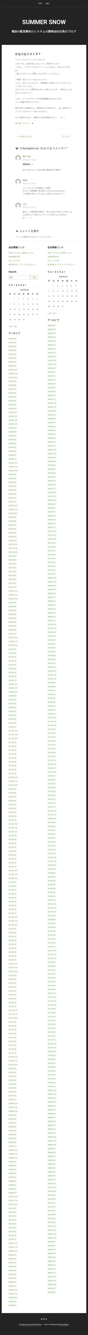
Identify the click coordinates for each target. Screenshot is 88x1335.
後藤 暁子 (41, 60)
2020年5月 (13, 618)
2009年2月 (13, 1142)
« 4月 (10, 326)
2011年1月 (13, 1053)
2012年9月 (13, 975)
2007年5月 (13, 1224)
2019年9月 (13, 649)
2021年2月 (13, 583)
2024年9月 (13, 428)
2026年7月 (13, 343)
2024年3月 (13, 451)
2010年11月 (13, 1061)
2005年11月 (13, 1294)
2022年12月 (13, 506)
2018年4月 (13, 715)
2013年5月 (13, 944)
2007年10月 (13, 1204)
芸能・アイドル (23, 123)
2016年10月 (13, 785)
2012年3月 (13, 999)
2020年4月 (13, 622)
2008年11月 (13, 1154)
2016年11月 (13, 781)
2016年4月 (13, 808)
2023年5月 (13, 486)
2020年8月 (13, 607)
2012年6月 (13, 987)
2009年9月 (13, 1115)
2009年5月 (13, 1131)
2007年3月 (13, 1232)
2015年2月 (13, 863)
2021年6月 (13, 568)
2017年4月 (13, 762)
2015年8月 (13, 840)
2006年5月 (13, 1270)
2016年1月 (13, 820)
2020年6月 (13, 614)
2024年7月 (13, 436)
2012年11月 (13, 968)
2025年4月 (13, 401)
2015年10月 (13, 832)
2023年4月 (13, 490)
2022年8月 (13, 521)
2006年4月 (13, 1274)
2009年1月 (13, 1146)
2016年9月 (13, 789)
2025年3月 (13, 405)
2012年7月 (13, 983)
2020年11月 (13, 595)
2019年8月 (13, 653)
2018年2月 (13, 723)
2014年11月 (13, 874)
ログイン (37, 237)
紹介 (48, 3)
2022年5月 (13, 529)
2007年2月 (13, 1236)
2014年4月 (13, 902)
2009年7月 (13, 1123)
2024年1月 (13, 459)
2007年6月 (13, 1220)
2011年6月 (13, 1034)
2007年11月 (13, 1201)
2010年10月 (13, 1065)
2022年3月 (13, 537)
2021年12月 (13, 544)
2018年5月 (13, 711)
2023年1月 (13, 502)
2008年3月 (13, 1185)
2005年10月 (13, 1298)
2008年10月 (13, 1158)
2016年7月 (13, 797)
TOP (40, 3)
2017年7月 (13, 750)
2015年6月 (13, 847)
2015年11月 (13, 828)
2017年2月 (13, 770)
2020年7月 (13, 610)
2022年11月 (13, 509)
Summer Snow (44, 22)
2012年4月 (13, 995)
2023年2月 (13, 498)
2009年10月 (13, 1111)
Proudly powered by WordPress (30, 1324)
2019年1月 (13, 680)
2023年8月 (13, 478)
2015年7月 (13, 843)
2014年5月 (13, 898)
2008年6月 (13, 1173)
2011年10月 (13, 1018)
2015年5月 (13, 851)
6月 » (16, 326)
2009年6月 (13, 1127)
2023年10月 (13, 471)
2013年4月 (13, 948)
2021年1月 (13, 587)
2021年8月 (13, 560)
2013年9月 (13, 929)
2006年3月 (13, 1278)
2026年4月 (13, 354)
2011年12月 (13, 1010)
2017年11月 (13, 735)
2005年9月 (13, 1302)
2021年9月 (13, 556)
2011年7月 (13, 1030)
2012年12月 (13, 964)
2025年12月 (13, 370)
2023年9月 (13, 475)
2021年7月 (13, 564)
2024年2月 (13, 455)
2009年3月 (13, 1138)
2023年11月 (13, 467)
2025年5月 (13, 397)
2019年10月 (13, 645)
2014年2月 (13, 909)
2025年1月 (13, 412)
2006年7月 (13, 1263)
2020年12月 (13, 591)
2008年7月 (13, 1170)
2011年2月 (13, 1049)
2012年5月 (13, 991)
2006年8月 (13, 1259)
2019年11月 (13, 641)
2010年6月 (13, 1080)
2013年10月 (13, 925)
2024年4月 (13, 447)
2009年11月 (13, 1107)
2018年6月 (13, 707)
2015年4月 (13, 855)
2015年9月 (13, 836)
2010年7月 (13, 1076)
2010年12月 (13, 1057)
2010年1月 (13, 1100)
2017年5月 (13, 758)
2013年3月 (13, 952)
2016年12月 (13, 777)
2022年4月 (13, 533)
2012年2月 (13, 1003)
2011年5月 (13, 1038)
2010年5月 (13, 1084)
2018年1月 (13, 727)
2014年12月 (13, 871)
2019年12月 (13, 638)
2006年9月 (13, 1255)
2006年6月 (13, 1267)
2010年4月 (13, 1088)
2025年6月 (13, 393)
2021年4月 (13, 575)
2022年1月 (13, 541)
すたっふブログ (15, 261)
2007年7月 (13, 1216)
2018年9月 (13, 696)
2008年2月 (13, 1189)
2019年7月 (13, 657)
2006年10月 (13, 1251)
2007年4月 (13, 1228)
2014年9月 (13, 882)
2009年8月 (13, 1119)
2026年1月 (13, 366)
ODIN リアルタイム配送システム (21, 253)
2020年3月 (13, 626)
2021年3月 (13, 579)
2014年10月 (13, 878)
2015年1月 (13, 867)
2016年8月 (13, 793)
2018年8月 (13, 700)
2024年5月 (13, 443)
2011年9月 (13, 1022)
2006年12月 (13, 1243)
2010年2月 (13, 1096)
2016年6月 (13, 801)
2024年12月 (13, 416)
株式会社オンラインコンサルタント (22, 264)
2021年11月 (13, 548)
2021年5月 (13, 572)
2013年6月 (13, 940)
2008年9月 (13, 1162)
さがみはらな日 (24, 136)
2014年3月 (13, 906)
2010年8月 (13, 1072)
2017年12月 (13, 731)
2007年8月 (13, 1212)
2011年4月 (13, 1041)
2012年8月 (13, 979)
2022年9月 (13, 517)
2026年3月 (13, 358)
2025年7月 (13, 389)
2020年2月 (13, 630)
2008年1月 (13, 1193)
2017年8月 (13, 746)
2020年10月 (13, 599)
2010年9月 (13, 1069)
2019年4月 (13, 669)
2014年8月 (13, 886)
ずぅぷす (67, 136)
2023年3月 (13, 494)
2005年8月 (13, 1305)
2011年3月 (13, 1045)
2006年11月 (13, 1247)
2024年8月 (13, 432)
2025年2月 (13, 409)
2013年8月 (13, 933)
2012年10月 (13, 972)
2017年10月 (13, 739)
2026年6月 (13, 346)
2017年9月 (13, 742)
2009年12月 (13, 1104)
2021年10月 (13, 552)
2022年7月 (13, 525)
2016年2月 (13, 816)
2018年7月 (13, 704)
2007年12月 (13, 1197)
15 (15, 309)
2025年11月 (13, 374)
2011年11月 (13, 1014)
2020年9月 (13, 603)
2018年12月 (13, 684)
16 (19, 309)
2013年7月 (13, 937)
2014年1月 (13, 913)
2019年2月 (13, 676)
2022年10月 (13, 513)
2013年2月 (13, 956)
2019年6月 (13, 661)
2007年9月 (13, 1208)
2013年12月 (13, 917)
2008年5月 (13, 1177)
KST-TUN (26, 156)
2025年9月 (13, 381)
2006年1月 (13, 1286)
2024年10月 (13, 424)
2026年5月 (13, 350)
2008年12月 (13, 1150)
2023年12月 (13, 463)
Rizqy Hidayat (64, 1324)
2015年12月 (13, 824)
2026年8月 (13, 339)
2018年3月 (13, 719)
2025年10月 (13, 377)
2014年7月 (13, 890)
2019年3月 (13, 673)
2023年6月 (13, 482)
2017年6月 (13, 754)
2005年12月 (13, 1290)
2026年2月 (13, 362)
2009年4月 (13, 1135)
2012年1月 (13, 1006)
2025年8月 (13, 385)
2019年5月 (13, 665)
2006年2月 (13, 1282)
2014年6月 (13, 894)
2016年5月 (13, 805)
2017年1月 (13, 773)
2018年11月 (13, 688)
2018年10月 (13, 692)
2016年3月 (13, 812)
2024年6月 (13, 440)
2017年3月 (13, 766)
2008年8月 (13, 1166)
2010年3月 (13, 1092)
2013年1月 (13, 960)
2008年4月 (13, 1181)
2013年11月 (13, 921)
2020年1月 (13, 634)
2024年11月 (13, 420)
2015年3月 (13, 859)
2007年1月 (13, 1239)
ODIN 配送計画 (14, 257)
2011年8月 (13, 1026)
